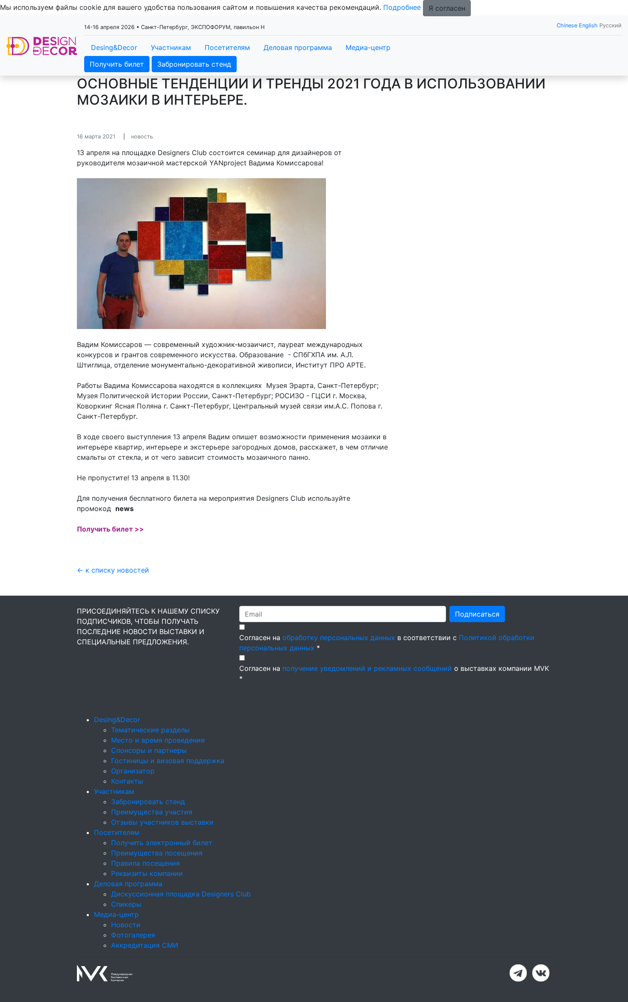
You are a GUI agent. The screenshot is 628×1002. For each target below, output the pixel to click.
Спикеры (126, 904)
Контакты (127, 781)
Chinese (567, 25)
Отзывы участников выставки (162, 822)
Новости (126, 924)
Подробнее (402, 7)
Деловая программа (298, 47)
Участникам (171, 47)
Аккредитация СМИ (144, 945)
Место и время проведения (158, 740)
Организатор (133, 771)
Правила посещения (145, 863)
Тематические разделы (150, 730)
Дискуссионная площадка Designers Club (181, 894)
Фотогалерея (133, 935)
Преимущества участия (151, 812)
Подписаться (477, 614)
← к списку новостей (113, 570)
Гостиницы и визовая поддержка (167, 760)
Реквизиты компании (147, 873)
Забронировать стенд (194, 64)
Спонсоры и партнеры (149, 750)
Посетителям (227, 47)
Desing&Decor (114, 47)
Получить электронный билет (161, 842)
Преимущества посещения (156, 853)
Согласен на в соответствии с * (386, 642)
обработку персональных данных (338, 637)
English (588, 25)
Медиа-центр (368, 47)
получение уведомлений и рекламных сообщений (367, 668)
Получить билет (117, 64)
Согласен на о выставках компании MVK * (394, 673)
